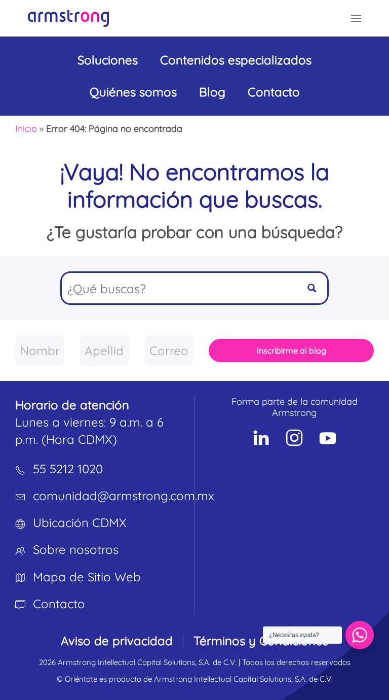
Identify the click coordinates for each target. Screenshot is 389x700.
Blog (212, 91)
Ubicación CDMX (80, 522)
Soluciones (107, 59)
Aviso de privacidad (117, 640)
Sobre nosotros (76, 549)
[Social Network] (261, 438)
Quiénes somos (133, 91)
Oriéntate (81, 679)
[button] (356, 18)
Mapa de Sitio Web (87, 576)
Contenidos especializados (236, 59)
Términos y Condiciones (260, 640)
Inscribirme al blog (291, 350)
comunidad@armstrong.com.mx (123, 495)
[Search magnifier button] (312, 288)
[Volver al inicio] (68, 18)
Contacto (274, 91)
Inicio (26, 128)
